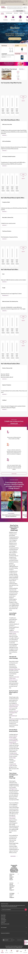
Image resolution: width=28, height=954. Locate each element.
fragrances (13, 788)
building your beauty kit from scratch (13, 742)
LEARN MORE (14, 473)
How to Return (3, 921)
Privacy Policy (7, 946)
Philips (15, 669)
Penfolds (13, 715)
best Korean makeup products (13, 737)
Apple (12, 669)
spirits (12, 718)
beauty (11, 631)
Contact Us (3, 922)
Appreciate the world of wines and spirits (14, 706)
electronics (16, 631)
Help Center (3, 918)
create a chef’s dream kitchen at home (14, 678)
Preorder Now (5, 295)
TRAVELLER (14, 423)
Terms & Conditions (14, 946)
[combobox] (15, 8)
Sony (18, 669)
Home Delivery (3, 919)
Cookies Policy (20, 946)
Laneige (13, 757)
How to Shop (3, 916)
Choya (19, 718)
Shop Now (4, 135)
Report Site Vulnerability (5, 923)
